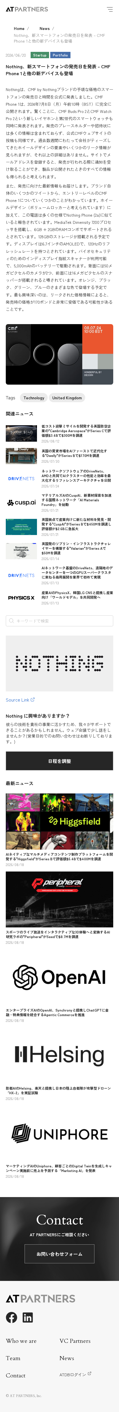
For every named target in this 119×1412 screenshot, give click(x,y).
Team (13, 1358)
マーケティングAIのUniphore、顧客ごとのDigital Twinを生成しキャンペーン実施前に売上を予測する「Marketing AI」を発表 (59, 1168)
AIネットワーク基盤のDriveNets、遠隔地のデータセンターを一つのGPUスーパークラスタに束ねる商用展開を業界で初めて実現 (77, 572)
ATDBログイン (73, 1374)
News (45, 28)
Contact (15, 1375)
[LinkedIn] (28, 1317)
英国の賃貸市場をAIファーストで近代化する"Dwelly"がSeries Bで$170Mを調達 (74, 453)
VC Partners (75, 1341)
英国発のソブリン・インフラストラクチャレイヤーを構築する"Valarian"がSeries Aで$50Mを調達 (76, 548)
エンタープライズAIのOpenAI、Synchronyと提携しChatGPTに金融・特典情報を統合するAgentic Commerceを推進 (57, 1012)
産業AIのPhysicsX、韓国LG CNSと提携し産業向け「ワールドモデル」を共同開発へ (77, 595)
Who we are (21, 1341)
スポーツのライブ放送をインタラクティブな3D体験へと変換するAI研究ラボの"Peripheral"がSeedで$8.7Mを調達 (58, 934)
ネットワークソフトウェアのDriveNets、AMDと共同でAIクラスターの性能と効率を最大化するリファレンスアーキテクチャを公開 (76, 475)
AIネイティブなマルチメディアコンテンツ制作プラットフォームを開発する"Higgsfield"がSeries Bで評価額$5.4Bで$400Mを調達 (59, 856)
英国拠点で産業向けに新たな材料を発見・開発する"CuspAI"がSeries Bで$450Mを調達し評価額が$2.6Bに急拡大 (76, 524)
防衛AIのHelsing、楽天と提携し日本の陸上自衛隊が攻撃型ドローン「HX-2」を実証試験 (58, 1090)
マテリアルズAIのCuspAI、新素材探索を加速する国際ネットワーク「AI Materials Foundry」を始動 (76, 500)
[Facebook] (11, 1317)
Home (19, 28)
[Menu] (109, 9)
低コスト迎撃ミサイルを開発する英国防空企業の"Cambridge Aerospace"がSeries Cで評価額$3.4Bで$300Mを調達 (76, 431)
